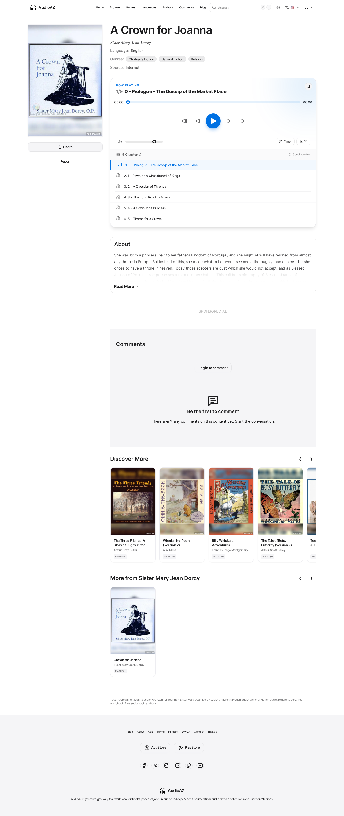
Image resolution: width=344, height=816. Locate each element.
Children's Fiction (141, 59)
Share (67, 147)
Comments (186, 7)
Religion (197, 59)
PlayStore (192, 747)
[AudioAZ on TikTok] (189, 765)
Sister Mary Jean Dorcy (130, 42)
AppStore (158, 747)
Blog (203, 7)
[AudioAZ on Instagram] (166, 765)
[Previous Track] (184, 121)
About (140, 731)
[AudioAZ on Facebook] (144, 765)
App (150, 731)
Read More (124, 286)
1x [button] (301, 141)
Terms (161, 731)
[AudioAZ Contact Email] (200, 765)
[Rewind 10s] (197, 121)
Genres (130, 7)
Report (65, 161)
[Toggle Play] (213, 120)
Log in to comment (213, 368)
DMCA (186, 731)
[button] (292, 7)
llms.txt (212, 731)
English (137, 50)
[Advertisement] (213, 311)
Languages (149, 7)
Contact (199, 731)
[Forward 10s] (229, 121)
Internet (132, 67)
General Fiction (172, 59)
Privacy (173, 731)
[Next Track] (242, 121)
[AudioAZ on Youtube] (177, 765)
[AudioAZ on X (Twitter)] (155, 765)
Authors (168, 7)
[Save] (308, 86)
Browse (115, 7)
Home (100, 7)
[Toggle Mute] (120, 141)
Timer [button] (288, 141)
